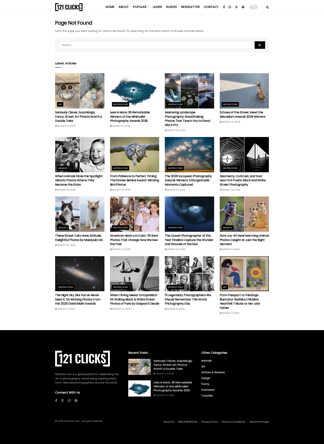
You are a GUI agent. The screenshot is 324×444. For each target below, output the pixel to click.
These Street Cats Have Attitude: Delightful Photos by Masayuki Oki (78, 237)
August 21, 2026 (230, 249)
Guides (171, 7)
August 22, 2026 (66, 245)
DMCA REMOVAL (187, 422)
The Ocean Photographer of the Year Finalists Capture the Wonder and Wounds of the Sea (189, 239)
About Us (168, 422)
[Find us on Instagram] (230, 7)
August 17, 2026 (230, 313)
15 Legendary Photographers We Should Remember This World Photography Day (188, 299)
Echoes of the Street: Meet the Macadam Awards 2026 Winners (243, 114)
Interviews (207, 390)
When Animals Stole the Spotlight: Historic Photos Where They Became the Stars (79, 180)
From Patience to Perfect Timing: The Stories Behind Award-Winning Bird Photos (134, 180)
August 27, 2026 (66, 125)
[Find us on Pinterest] (243, 7)
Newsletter (190, 7)
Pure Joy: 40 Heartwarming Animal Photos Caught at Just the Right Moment (244, 239)
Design (205, 378)
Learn (157, 7)
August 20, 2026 (121, 308)
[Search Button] (267, 7)
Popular (139, 7)
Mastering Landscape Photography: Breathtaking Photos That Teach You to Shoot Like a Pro (187, 118)
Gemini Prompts (259, 422)
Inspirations (120, 104)
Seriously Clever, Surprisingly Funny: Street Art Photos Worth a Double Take (78, 116)
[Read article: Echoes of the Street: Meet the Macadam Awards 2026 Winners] (244, 90)
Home (110, 7)
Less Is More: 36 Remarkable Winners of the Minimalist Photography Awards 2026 (130, 116)
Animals (63, 168)
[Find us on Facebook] (224, 7)
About (123, 7)
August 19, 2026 (175, 308)
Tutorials (207, 395)
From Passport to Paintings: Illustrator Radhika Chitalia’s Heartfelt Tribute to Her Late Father (240, 301)
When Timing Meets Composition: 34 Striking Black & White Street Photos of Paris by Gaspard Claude (134, 299)
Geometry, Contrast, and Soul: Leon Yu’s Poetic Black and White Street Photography (243, 180)
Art (60, 104)
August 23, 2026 (230, 189)
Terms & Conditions (233, 422)
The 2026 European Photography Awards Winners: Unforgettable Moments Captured (188, 180)
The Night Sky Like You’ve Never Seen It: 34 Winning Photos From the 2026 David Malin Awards (77, 299)
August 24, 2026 (121, 189)
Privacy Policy (209, 422)
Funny (205, 384)
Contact (211, 7)
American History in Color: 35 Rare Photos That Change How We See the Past (134, 239)
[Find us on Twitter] (236, 7)
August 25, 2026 (175, 130)
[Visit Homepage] (68, 7)
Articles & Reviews (213, 372)
